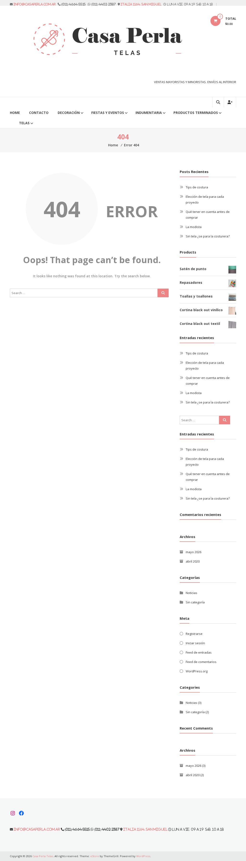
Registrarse (194, 634)
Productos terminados (195, 112)
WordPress (143, 856)
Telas (24, 123)
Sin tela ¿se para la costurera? (208, 236)
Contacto (39, 112)
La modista (194, 227)
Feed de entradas (199, 652)
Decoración (69, 112)
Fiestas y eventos (107, 112)
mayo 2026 (193, 552)
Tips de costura (197, 187)
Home (15, 112)
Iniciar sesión (195, 643)
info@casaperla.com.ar (34, 4)
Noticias (191, 593)
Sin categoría (195, 602)
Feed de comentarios (201, 662)
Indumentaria (148, 112)
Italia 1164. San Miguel (141, 4)
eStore (94, 856)
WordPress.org (197, 671)
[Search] (163, 293)
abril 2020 (193, 561)
